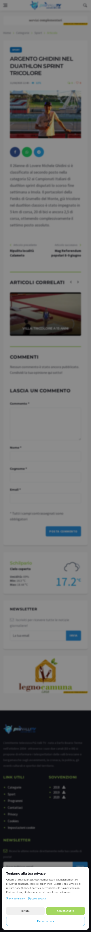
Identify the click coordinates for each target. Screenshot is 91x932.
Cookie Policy (38, 898)
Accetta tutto (65, 910)
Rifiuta (25, 910)
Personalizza (45, 921)
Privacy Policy (17, 898)
